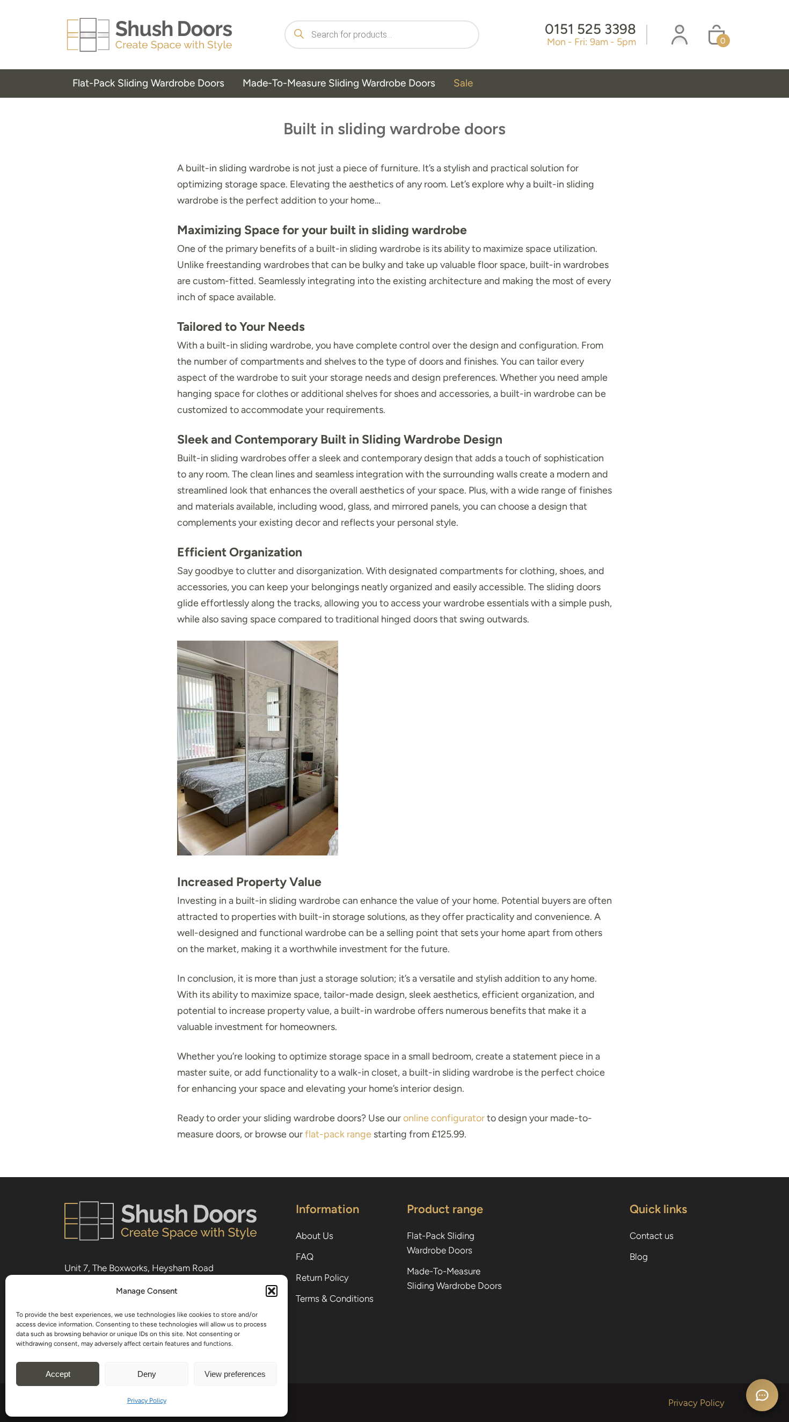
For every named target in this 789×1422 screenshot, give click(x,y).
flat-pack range (338, 1134)
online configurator (444, 1118)
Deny (146, 1374)
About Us (314, 1235)
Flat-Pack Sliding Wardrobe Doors (148, 83)
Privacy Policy (146, 1400)
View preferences (235, 1374)
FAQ (304, 1256)
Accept (58, 1374)
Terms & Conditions (335, 1298)
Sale (463, 83)
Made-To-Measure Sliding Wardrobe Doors (339, 83)
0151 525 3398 (590, 29)
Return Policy (322, 1277)
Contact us (652, 1235)
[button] (271, 1291)
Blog (639, 1256)
